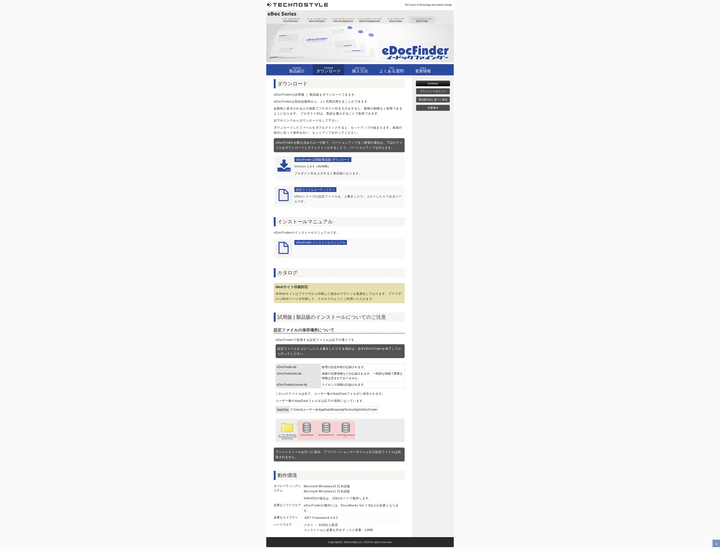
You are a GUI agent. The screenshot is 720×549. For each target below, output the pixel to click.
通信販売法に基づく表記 (432, 99)
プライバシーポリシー (433, 91)
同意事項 (433, 107)
